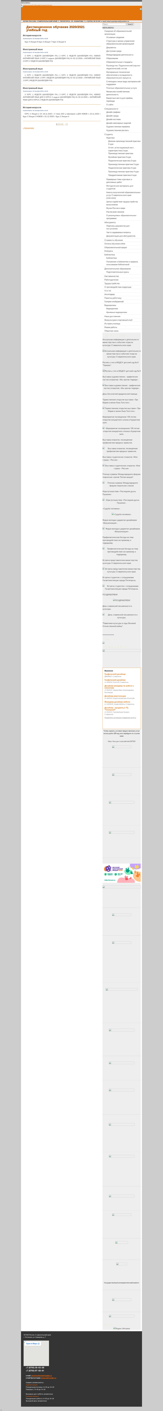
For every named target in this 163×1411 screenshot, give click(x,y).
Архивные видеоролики (116, 312)
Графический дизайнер (115, 674)
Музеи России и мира (115, 208)
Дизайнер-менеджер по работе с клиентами (119, 687)
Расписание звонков (115, 211)
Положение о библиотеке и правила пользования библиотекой (122, 263)
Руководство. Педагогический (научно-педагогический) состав (123, 67)
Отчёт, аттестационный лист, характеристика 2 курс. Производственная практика (121, 150)
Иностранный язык (33, 49)
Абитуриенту (110, 222)
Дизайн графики (113, 112)
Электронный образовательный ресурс (37, 5)
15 (66, 124)
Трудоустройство (112, 283)
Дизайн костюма (113, 119)
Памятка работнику (112, 297)
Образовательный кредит (115, 247)
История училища (112, 323)
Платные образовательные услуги (121, 88)
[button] (25, 3)
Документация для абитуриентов (120, 235)
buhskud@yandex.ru (48, 1378)
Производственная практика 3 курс (123, 164)
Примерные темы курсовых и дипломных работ (119, 180)
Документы (111, 47)
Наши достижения (112, 316)
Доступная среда (113, 51)
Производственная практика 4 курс (123, 171)
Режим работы (110, 327)
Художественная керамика (118, 126)
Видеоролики (110, 305)
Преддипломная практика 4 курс (122, 175)
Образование (112, 58)
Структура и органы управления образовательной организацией (120, 42)
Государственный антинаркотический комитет (121, 1283)
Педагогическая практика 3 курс (122, 160)
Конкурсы (108, 250)
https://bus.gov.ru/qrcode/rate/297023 (121, 741)
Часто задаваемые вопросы (118, 232)
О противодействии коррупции (117, 287)
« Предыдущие (28, 128)
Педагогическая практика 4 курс (122, 167)
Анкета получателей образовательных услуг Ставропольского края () (123, 195)
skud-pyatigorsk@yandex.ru (41, 1375)
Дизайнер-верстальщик (115, 696)
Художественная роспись (117, 130)
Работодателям (111, 279)
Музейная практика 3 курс (119, 157)
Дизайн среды (112, 115)
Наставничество (111, 276)
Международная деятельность (119, 54)
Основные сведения (115, 37)
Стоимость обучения (113, 240)
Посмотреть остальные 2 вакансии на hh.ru (120, 718)
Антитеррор (109, 294)
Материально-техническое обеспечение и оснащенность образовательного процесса (119, 75)
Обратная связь (111, 330)
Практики (110, 137)
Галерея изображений (114, 301)
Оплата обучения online (114, 243)
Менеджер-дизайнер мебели (117, 702)
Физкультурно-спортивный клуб (118, 320)
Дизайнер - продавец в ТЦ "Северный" (116, 709)
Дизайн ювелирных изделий (118, 123)
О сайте (109, 104)
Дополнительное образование (117, 268)
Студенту (108, 134)
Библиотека (109, 254)
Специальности (111, 108)
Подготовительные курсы (117, 272)
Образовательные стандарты (119, 62)
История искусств (32, 35)
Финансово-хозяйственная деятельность (118, 93)
